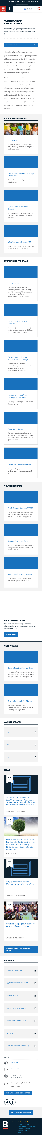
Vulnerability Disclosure (28, 1126)
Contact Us (22, 1132)
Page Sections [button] (11, 45)
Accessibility (23, 1130)
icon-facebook (13, 1102)
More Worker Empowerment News (18, 949)
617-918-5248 (14, 1062)
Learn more (11, 634)
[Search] (38, 9)
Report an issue (21, 1121)
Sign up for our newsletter (18, 1093)
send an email (16, 1069)
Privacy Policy (23, 1124)
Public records (24, 1128)
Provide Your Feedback (21, 1112)
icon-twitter (7, 1102)
